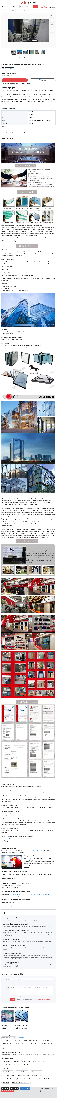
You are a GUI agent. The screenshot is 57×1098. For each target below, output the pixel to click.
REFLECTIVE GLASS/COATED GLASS (23, 1040)
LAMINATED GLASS (6, 1043)
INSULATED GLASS (32, 1043)
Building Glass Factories (36, 1071)
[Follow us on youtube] (52, 1088)
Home (2, 11)
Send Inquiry (14, 80)
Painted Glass (8, 896)
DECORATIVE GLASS (47, 1043)
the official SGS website (37, 851)
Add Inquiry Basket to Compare (29, 57)
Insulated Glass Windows (25, 1064)
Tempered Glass (41, 894)
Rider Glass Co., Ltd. (9, 67)
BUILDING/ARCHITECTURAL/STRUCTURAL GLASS (35, 1046)
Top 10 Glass (47, 1078)
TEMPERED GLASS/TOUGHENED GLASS (24, 1043)
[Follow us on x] (48, 1088)
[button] (2, 2)
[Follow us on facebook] (46, 1088)
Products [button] (15, 6)
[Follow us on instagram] (50, 1088)
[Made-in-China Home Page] (28, 2)
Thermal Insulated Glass (38, 1061)
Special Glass (16, 1061)
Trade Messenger (25, 1088)
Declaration (44, 1094)
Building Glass (23, 11)
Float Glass (25, 894)
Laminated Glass (32, 894)
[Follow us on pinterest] (54, 1088)
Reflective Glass (17, 894)
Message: (7, 987)
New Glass (3, 1046)
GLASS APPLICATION (20, 1046)
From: (8, 979)
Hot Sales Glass (45, 1046)
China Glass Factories (8, 1071)
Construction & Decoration (12, 11)
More (2, 1085)
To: (9, 983)
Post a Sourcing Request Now (42, 999)
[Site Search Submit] (35, 6)
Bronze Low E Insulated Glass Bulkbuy (20, 1082)
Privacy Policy (51, 1094)
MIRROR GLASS (32, 1040)
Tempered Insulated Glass (35, 1078)
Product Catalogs (22, 1037)
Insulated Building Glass (23, 1075)
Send (13, 999)
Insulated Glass (31, 11)
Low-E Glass (22, 896)
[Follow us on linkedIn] (40, 1090)
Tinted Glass (15, 896)
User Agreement (36, 1094)
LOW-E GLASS (45, 1040)
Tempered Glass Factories (22, 1071)
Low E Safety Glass (21, 1078)
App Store (5, 1088)
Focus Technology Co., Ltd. (18, 1094)
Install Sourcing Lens (8, 1090)
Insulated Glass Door (37, 1075)
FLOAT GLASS (4, 1040)
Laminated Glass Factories (9, 1075)
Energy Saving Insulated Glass (10, 1064)
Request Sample (26, 83)
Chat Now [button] (43, 80)
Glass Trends (6, 1082)
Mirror (11, 894)
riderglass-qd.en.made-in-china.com (15, 838)
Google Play (14, 1088)
